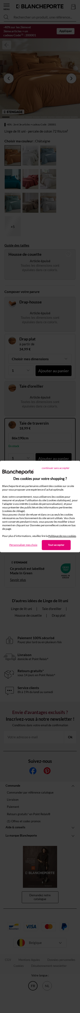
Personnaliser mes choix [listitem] (23, 544)
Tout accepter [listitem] (56, 544)
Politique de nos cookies (62, 536)
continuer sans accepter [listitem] (56, 468)
